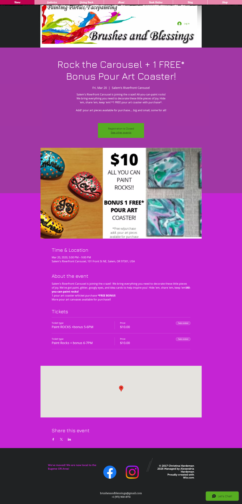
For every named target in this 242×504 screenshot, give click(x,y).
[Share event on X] (61, 439)
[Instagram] (132, 472)
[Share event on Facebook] (53, 439)
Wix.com (188, 477)
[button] (52, 2)
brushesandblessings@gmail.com (121, 493)
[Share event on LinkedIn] (69, 439)
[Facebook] (110, 472)
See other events (121, 132)
